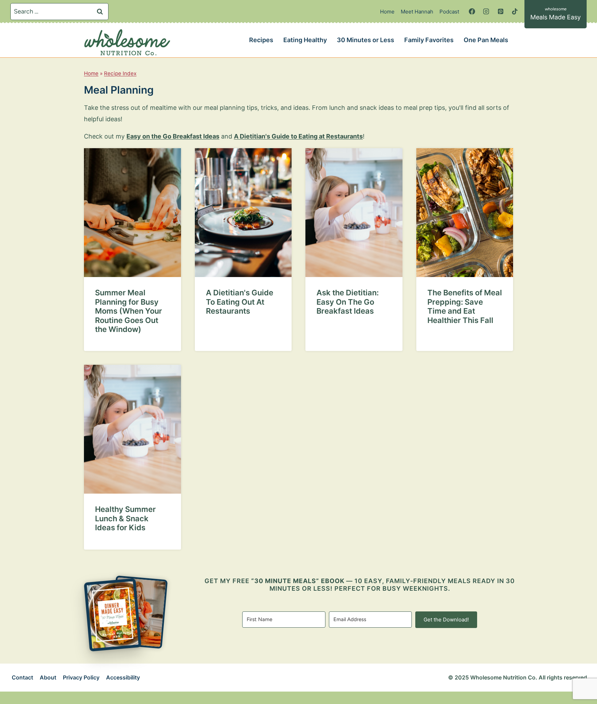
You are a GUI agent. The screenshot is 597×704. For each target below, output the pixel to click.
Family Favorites (429, 40)
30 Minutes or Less (365, 40)
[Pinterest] (500, 11)
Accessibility (123, 677)
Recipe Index (120, 73)
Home (387, 11)
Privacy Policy (81, 677)
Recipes (261, 40)
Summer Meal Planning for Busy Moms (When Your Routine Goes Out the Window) (128, 311)
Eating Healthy (305, 40)
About (48, 677)
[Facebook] (472, 11)
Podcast (449, 11)
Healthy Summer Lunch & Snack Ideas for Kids (125, 518)
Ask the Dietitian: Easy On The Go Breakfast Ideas (347, 301)
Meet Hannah (417, 11)
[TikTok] (515, 11)
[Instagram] (486, 11)
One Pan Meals (486, 40)
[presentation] (132, 212)
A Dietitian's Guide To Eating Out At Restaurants (239, 301)
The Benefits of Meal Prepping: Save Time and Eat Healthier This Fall (464, 306)
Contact (22, 677)
